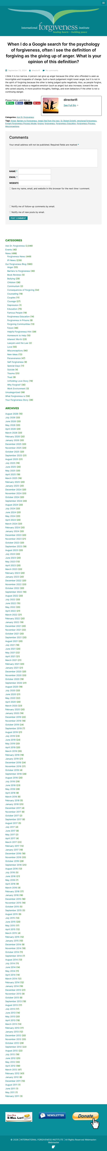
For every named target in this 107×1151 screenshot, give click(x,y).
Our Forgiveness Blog (15, 264)
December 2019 (13, 717)
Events (8, 249)
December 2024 (13, 489)
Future (10, 328)
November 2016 (13, 857)
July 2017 (10, 827)
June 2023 (10, 557)
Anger (13, 121)
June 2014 (10, 967)
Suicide (10, 369)
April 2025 (10, 474)
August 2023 (11, 550)
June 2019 (10, 739)
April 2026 (10, 429)
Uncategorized (12, 392)
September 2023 (13, 546)
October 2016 (12, 861)
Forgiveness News (16, 256)
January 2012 (12, 1077)
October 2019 (12, 724)
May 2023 (10, 561)
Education (12, 309)
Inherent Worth (14, 339)
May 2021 (10, 652)
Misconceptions (12, 126)
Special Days (13, 365)
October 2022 (12, 588)
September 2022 (13, 592)
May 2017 (10, 834)
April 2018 (10, 793)
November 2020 (13, 675)
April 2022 (10, 611)
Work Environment (16, 388)
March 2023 (11, 569)
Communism (13, 286)
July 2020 (10, 690)
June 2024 (10, 512)
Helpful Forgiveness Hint (19, 331)
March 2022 (11, 614)
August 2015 (11, 914)
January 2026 (12, 440)
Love (9, 346)
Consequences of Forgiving (20, 290)
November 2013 (13, 993)
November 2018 (13, 766)
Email (13, 177)
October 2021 (12, 633)
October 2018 (12, 770)
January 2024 (12, 531)
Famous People (14, 312)
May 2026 (10, 425)
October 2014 (12, 952)
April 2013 (10, 1020)
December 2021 (13, 626)
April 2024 (10, 520)
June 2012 (10, 1058)
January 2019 (12, 758)
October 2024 (12, 497)
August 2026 (11, 413)
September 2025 (13, 455)
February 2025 (12, 482)
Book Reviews (14, 274)
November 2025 (13, 448)
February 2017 (12, 846)
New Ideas (12, 354)
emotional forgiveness (87, 121)
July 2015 (10, 918)
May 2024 (10, 516)
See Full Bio (70, 105)
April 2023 (10, 565)
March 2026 (11, 432)
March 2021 (11, 660)
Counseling (12, 293)
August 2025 (11, 459)
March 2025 (11, 478)
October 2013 (12, 997)
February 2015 (12, 937)
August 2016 (11, 868)
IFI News (11, 260)
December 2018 (13, 762)
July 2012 (10, 1054)
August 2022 (11, 595)
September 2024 (13, 501)
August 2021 (11, 641)
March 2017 (11, 842)
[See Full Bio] (77, 105)
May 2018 (10, 789)
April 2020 (10, 702)
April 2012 (10, 1065)
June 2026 (10, 421)
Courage (11, 301)
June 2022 (10, 603)
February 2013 (12, 1028)
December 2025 (13, 444)
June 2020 (10, 694)
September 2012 (13, 1047)
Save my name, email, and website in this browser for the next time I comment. (51, 188)
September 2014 (13, 956)
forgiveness (50, 123)
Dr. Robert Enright (68, 121)
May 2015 (10, 925)
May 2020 (10, 698)
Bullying (11, 278)
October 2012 (12, 1043)
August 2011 (11, 1084)
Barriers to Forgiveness (27, 121)
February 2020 (12, 709)
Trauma (11, 373)
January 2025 (12, 485)
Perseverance (14, 358)
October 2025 (12, 451)
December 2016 (13, 853)
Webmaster (53, 1142)
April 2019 (10, 747)
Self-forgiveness (15, 362)
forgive (40, 123)
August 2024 (11, 504)
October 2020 (12, 679)
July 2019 (10, 736)
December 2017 (13, 808)
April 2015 (10, 929)
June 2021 (10, 648)
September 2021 (13, 637)
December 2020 (13, 671)
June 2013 (10, 1012)
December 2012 (13, 1035)
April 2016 (10, 883)
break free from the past (49, 121)
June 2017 (10, 830)
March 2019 (11, 751)
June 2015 (10, 921)
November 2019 (13, 720)
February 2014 (12, 982)
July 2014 (10, 963)
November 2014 (13, 948)
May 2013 (10, 1016)
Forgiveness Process (86, 123)
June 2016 (10, 876)
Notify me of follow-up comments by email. (33, 206)
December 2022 (13, 580)
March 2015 (11, 933)
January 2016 (12, 895)
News (8, 253)
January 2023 (12, 576)
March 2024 (11, 523)
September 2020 (13, 683)
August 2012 (11, 1050)
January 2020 (12, 713)
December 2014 (13, 944)
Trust (9, 377)
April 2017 (10, 838)
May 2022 (10, 607)
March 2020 (11, 705)
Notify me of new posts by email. (28, 212)
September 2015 (13, 910)
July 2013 (10, 1009)
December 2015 (13, 899)
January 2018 (12, 804)
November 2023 (13, 539)
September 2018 (13, 774)
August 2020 (11, 686)
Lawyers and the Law (17, 343)
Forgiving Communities (18, 324)
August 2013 (11, 1005)
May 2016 (10, 880)
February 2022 (12, 618)
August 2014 (11, 959)
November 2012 (13, 1039)
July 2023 (10, 554)
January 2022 (12, 622)
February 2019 (12, 755)
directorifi (36, 70)
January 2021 (12, 667)
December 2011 (13, 1081)
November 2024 (13, 493)
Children (11, 282)
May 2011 (10, 1092)
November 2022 (13, 584)
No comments (52, 70)
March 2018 (11, 796)
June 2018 (10, 785)
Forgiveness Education (66, 123)
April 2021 (10, 656)
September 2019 (13, 728)
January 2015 (12, 940)
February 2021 (12, 664)
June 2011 (10, 1088)
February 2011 (12, 1096)
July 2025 (10, 463)
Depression (12, 305)
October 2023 (12, 542)
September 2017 (13, 819)
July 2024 (10, 508)
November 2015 (13, 902)
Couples (11, 297)
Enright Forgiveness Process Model (20, 123)
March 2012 (11, 1069)
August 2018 (11, 777)
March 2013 (11, 1024)
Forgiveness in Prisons (18, 320)
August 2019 (11, 732)
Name (13, 171)
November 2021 (13, 630)
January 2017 (12, 849)
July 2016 (10, 872)
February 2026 (12, 436)
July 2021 (10, 645)
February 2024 (12, 527)
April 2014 (10, 974)
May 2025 (10, 470)
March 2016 (11, 887)
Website (14, 183)
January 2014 (12, 986)
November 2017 (13, 811)
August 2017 (11, 823)
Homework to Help (16, 335)
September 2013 (13, 1001)
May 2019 (10, 743)
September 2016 (13, 865)
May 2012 (10, 1062)
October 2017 (12, 815)
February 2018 (12, 800)
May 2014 (10, 971)
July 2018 (10, 781)
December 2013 (13, 990)
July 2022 (10, 599)
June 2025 (10, 466)
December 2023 (13, 535)
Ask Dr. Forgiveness (25, 117)
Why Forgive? (14, 384)
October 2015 (12, 906)
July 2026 (10, 417)
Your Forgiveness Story (16, 400)
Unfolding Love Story (17, 381)
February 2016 (12, 891)
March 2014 (11, 978)
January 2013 (12, 1031)
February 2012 (12, 1073)
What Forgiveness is (15, 396)
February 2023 (12, 573)
